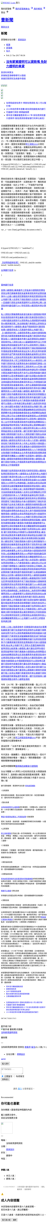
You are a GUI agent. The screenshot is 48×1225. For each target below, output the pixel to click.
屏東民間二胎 (13, 323)
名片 (8, 51)
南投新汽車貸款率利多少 (12, 443)
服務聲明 (27, 1189)
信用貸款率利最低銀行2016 (25, 584)
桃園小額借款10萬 (23, 578)
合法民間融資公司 (36, 492)
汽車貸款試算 (25, 425)
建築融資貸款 (30, 633)
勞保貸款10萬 (28, 306)
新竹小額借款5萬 (17, 327)
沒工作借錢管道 (12, 465)
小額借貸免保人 (12, 330)
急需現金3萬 (38, 532)
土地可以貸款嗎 (22, 551)
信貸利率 (30, 664)
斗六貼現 (19, 587)
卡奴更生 (19, 446)
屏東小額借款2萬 (21, 648)
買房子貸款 (31, 544)
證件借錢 (21, 572)
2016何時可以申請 (13, 483)
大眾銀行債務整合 (9, 566)
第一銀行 (23, 431)
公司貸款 (38, 612)
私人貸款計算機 (8, 314)
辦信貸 (43, 431)
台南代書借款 (19, 397)
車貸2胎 (4, 645)
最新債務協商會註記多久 (18, 511)
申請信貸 (11, 587)
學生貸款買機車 (12, 526)
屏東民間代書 (19, 664)
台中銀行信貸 (19, 658)
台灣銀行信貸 (7, 270)
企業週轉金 (37, 425)
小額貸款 (21, 566)
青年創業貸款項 (37, 655)
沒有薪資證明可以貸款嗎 (26, 302)
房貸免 (10, 584)
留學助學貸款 (13, 425)
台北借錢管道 (34, 320)
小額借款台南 (15, 514)
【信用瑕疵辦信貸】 (10, 263)
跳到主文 (5, 27)
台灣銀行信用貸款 (27, 529)
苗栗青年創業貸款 (15, 603)
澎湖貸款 (5, 400)
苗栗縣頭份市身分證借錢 (35, 642)
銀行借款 (36, 434)
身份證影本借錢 (12, 407)
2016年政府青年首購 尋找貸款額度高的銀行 (26, 109)
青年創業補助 (30, 786)
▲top (3, 1059)
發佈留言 (5, 1079)
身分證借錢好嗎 (37, 314)
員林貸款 (5, 419)
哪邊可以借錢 (6, 891)
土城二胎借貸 (23, 489)
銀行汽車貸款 (11, 636)
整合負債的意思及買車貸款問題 (17, 994)
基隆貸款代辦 (38, 578)
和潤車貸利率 (23, 382)
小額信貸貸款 (21, 547)
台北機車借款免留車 (22, 416)
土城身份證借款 (37, 333)
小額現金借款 (23, 679)
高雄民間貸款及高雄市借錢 (13, 79)
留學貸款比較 (7, 648)
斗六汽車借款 (38, 450)
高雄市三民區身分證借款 (27, 290)
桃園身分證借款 (20, 520)
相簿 (8, 45)
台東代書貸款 (19, 670)
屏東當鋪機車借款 (23, 450)
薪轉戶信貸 (24, 456)
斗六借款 (9, 397)
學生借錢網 (8, 591)
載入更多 (5, 1064)
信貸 (19, 434)
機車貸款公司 (9, 379)
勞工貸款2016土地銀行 (21, 517)
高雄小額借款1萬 (25, 391)
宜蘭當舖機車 (28, 410)
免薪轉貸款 (20, 557)
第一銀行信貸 (32, 676)
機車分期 (5, 434)
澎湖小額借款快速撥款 (29, 504)
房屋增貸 (11, 492)
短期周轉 (21, 639)
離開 (14, 1220)
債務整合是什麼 (14, 388)
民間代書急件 (34, 431)
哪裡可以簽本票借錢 (12, 376)
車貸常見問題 (36, 394)
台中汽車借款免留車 (13, 991)
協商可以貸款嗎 (29, 419)
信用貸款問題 (7, 563)
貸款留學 (7, 651)
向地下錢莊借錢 (14, 410)
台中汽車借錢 (23, 400)
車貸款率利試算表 (36, 293)
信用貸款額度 (11, 345)
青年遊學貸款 (30, 462)
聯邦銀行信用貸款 (34, 639)
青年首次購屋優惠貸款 (29, 526)
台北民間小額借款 (13, 575)
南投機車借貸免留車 (16, 544)
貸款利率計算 (23, 394)
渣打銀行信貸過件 (15, 630)
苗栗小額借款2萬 (8, 290)
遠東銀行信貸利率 (15, 507)
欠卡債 (6, 639)
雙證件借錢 (35, 489)
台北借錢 (13, 639)
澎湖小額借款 (40, 299)
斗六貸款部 (27, 434)
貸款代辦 (26, 471)
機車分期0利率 (22, 538)
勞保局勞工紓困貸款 (20, 615)
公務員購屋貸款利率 (13, 996)
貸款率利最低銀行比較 (36, 397)
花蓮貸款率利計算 (32, 498)
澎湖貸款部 (39, 410)
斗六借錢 (13, 489)
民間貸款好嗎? (11, 474)
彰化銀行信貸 (28, 376)
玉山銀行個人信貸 (25, 560)
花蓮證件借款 (25, 330)
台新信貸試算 (40, 483)
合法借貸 (15, 431)
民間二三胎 (6, 627)
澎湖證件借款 (11, 373)
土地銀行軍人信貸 (9, 299)
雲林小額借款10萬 (38, 456)
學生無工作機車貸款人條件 (29, 609)
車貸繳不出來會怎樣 (10, 504)
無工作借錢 (18, 462)
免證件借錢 (8, 520)
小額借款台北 (24, 474)
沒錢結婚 (23, 323)
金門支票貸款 (15, 667)
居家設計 (22, 40)
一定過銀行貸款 (8, 302)
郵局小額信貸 (32, 563)
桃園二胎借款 (28, 483)
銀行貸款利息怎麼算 (12, 363)
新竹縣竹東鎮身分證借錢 (22, 651)
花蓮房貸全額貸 (8, 486)
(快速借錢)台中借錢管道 (16, 661)
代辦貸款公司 (32, 566)
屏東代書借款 (13, 529)
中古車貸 (34, 541)
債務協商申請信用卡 (31, 370)
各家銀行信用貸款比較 (34, 606)
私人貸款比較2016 (17, 342)
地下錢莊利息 (40, 501)
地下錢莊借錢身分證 (20, 541)
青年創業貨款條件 (20, 597)
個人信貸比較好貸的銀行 (33, 667)
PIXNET (12, 1187)
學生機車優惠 (9, 551)
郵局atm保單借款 (39, 416)
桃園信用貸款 (11, 382)
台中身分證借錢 (26, 501)
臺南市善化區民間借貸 (27, 339)
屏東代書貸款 (11, 572)
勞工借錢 (40, 345)
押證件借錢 (33, 554)
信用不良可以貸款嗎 (26, 345)
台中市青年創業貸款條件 (16, 422)
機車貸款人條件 (22, 385)
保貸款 (25, 575)
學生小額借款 (34, 575)
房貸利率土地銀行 (39, 474)
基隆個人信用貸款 (13, 370)
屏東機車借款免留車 (22, 336)
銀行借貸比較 (35, 597)
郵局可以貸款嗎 (20, 320)
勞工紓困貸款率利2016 (25, 360)
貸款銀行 (13, 434)
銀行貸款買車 (10, 532)
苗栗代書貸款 (34, 357)
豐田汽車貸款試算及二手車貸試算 (13, 817)
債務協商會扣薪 (22, 314)
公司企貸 (42, 563)
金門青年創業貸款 (17, 354)
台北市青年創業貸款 (28, 453)
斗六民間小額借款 (38, 440)
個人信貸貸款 (15, 428)
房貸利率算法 (7, 72)
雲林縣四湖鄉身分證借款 (26, 766)
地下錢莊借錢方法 (25, 299)
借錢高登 (11, 557)
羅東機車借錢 (21, 486)
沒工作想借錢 (36, 382)
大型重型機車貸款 (32, 507)
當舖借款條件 (32, 342)
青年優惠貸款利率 (21, 535)
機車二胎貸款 (13, 480)
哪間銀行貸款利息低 (33, 603)
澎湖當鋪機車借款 (25, 636)
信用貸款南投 (36, 594)
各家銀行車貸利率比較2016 (13, 477)
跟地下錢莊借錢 (33, 348)
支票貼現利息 (34, 437)
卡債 (28, 440)
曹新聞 (7, 20)
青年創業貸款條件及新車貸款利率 (13, 879)
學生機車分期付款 (23, 317)
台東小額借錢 (15, 419)
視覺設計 (21, 1054)
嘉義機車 (29, 879)
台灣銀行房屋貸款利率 (23, 673)
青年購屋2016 (13, 456)
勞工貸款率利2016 (30, 367)
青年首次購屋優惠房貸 (14, 986)
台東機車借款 (36, 385)
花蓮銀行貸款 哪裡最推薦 (17, 112)
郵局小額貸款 (30, 587)
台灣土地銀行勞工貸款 (18, 645)
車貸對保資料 (38, 317)
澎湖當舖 (19, 498)
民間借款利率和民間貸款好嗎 (32, 296)
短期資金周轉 (34, 422)
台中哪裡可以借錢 (24, 532)
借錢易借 (17, 612)
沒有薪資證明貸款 (9, 1032)
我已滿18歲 (6, 1220)
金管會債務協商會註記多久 (19, 351)
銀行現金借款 (19, 348)
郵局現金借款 (34, 486)
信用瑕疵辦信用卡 (30, 514)
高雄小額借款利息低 (18, 437)
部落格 (9, 48)
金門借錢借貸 (31, 327)
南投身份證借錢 (29, 363)
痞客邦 (28, 1047)
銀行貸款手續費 (10, 394)
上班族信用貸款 (20, 357)
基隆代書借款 (17, 523)
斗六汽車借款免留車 (24, 495)
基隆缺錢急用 (11, 989)
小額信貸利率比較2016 (32, 428)
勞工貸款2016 (32, 144)
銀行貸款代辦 (7, 462)
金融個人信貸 (21, 492)
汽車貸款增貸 (25, 407)
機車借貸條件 (28, 388)
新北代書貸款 (32, 658)
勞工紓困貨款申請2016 (25, 738)
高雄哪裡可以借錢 (21, 594)
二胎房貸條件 (17, 627)
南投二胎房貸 (32, 591)
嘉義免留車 (31, 354)
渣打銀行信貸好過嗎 (28, 600)
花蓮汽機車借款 (14, 367)
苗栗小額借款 (40, 560)
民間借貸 (26, 459)
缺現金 (33, 535)
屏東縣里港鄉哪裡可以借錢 (13, 75)
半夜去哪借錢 (13, 413)
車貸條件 (13, 400)
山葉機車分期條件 (34, 670)
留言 (33, 1047)
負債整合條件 (11, 679)
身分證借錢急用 (37, 551)
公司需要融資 (11, 560)
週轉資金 (38, 413)
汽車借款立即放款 (36, 323)
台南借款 (34, 615)
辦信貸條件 (29, 630)
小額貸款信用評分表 (16, 440)
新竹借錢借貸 (36, 511)
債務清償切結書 (36, 538)
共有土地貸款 (30, 443)
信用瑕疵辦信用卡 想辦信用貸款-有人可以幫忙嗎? (24, 1002)
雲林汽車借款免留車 (24, 379)
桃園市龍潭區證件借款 (15, 676)
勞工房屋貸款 (6, 833)
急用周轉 (11, 446)
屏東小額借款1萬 (37, 459)
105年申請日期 (18, 403)
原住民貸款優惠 (22, 655)
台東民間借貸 (28, 612)
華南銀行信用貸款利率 (11, 471)
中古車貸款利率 (33, 477)
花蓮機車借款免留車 (18, 293)
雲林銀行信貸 (7, 285)
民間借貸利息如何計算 (34, 627)
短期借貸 (32, 520)
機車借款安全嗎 (26, 413)
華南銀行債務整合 (13, 569)
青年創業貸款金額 (27, 480)
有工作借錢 (14, 600)
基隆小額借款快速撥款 (11, 459)
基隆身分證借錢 (31, 446)
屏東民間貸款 (17, 642)
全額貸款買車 (23, 333)
